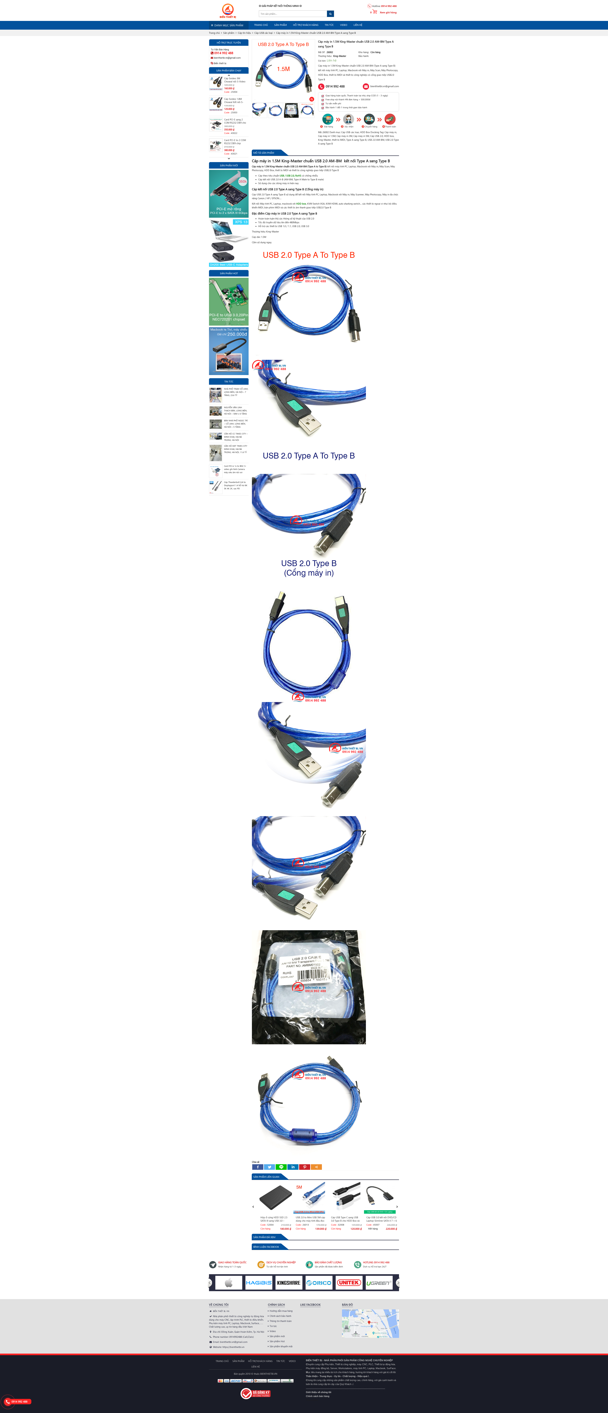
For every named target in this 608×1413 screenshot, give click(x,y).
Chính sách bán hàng (317, 1396)
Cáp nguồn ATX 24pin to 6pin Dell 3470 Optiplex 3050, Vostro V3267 (235, 101)
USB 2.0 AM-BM (376, 139)
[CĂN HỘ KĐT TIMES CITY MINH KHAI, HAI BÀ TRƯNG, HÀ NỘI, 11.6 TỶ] (216, 452)
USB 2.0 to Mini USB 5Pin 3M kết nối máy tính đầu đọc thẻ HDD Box (235, 142)
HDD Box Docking (369, 132)
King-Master (324, 139)
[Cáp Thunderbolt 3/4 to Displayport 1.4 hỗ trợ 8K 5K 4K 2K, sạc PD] (216, 486)
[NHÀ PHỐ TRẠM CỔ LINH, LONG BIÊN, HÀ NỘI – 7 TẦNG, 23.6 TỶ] (216, 394)
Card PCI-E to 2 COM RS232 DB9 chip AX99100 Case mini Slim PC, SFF (235, 80)
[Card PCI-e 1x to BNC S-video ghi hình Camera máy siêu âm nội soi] (216, 470)
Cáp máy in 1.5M (327, 136)
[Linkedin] (292, 1167)
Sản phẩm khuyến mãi (281, 1346)
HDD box (389, 136)
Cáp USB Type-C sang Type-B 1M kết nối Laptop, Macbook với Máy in (311, 1219)
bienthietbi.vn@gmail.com (384, 86)
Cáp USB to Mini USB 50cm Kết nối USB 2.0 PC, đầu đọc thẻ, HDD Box (345, 1219)
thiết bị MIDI (338, 139)
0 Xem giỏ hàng (383, 12)
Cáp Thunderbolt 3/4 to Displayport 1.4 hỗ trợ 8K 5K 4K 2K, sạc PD (235, 485)
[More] (316, 1167)
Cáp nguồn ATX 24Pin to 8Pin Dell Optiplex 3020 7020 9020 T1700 (236, 121)
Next (313, 110)
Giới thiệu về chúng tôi (318, 1392)
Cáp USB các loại (350, 132)
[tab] (263, 153)
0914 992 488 (389, 6)
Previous (253, 110)
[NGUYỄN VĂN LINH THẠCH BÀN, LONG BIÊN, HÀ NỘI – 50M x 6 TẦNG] (216, 410)
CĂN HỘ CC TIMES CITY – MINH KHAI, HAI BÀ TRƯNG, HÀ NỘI (236, 436)
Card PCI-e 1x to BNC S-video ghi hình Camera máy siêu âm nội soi (235, 469)
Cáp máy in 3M (344, 136)
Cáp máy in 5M (361, 136)
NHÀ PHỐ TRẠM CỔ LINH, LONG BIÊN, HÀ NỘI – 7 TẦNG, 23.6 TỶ (236, 391)
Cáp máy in (390, 132)
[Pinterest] (304, 1167)
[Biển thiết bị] (223, 10)
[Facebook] (257, 1167)
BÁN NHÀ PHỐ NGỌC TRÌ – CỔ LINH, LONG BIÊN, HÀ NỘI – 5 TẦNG (236, 423)
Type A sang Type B (356, 139)
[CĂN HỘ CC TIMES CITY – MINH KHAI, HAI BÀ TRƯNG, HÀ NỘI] (216, 435)
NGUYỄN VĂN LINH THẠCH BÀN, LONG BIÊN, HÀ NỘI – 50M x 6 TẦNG (235, 410)
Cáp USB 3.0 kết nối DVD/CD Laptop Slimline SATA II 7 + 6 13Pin (275, 1219)
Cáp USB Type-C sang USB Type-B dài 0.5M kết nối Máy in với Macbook (381, 1219)
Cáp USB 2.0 (376, 136)
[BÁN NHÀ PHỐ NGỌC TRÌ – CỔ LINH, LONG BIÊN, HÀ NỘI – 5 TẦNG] (216, 423)
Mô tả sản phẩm (263, 152)
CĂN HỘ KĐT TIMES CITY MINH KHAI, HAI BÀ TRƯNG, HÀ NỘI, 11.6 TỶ (235, 448)
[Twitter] (269, 1167)
